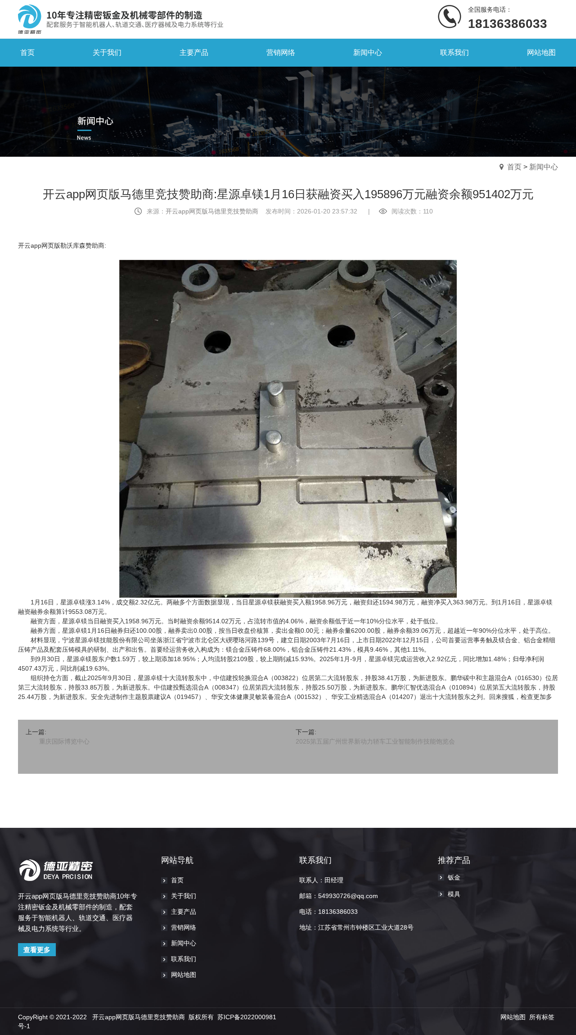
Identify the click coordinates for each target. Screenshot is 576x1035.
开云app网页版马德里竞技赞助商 (212, 211)
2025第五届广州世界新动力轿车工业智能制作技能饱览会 (375, 741)
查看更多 (36, 949)
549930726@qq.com (348, 895)
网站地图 (513, 1017)
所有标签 (541, 1017)
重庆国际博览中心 (64, 741)
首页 (514, 167)
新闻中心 (543, 167)
